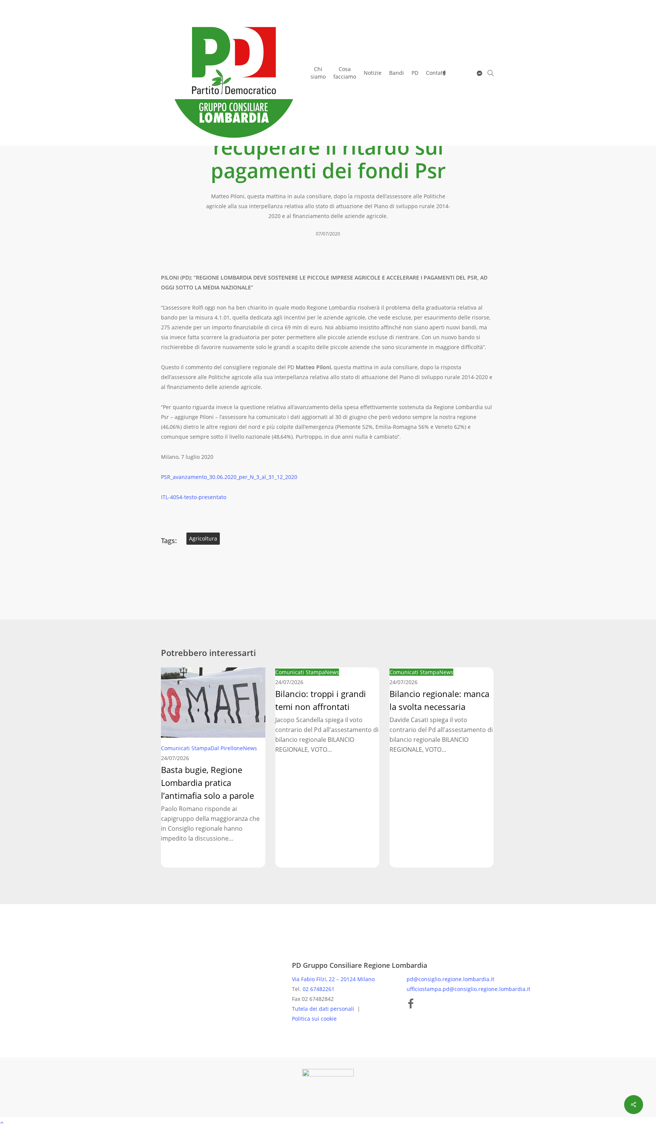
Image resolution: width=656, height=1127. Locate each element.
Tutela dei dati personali (324, 1008)
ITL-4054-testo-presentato (193, 497)
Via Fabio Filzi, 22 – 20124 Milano (333, 979)
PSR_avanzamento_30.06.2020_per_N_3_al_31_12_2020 (229, 477)
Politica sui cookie (314, 1018)
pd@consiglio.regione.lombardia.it (450, 979)
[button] (328, 1122)
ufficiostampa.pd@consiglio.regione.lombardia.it (468, 989)
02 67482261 (318, 989)
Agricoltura (203, 538)
